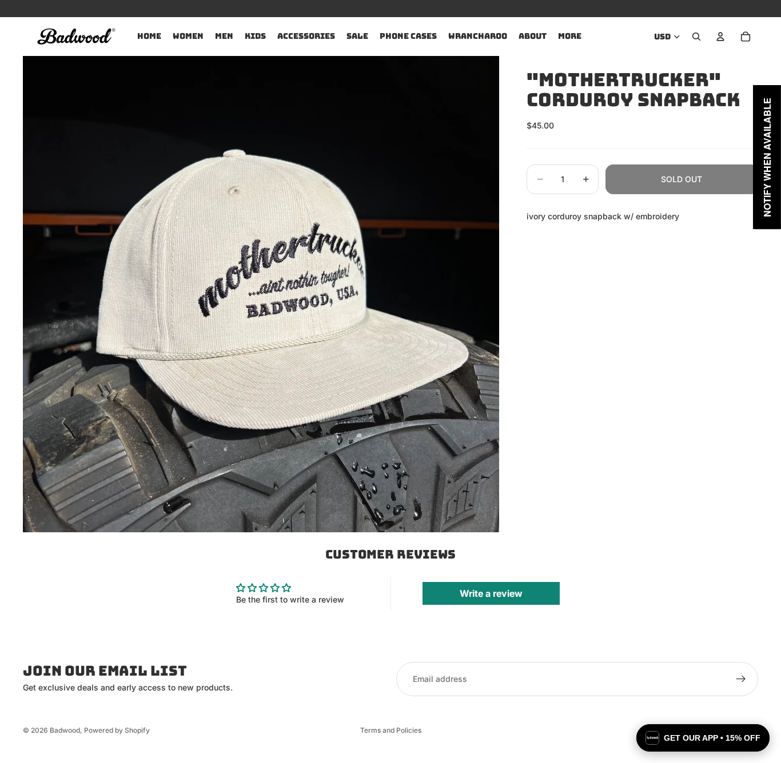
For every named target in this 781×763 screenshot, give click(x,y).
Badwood (65, 730)
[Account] (720, 36)
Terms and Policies (390, 730)
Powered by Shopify (117, 730)
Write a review (491, 593)
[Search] (696, 36)
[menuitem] (569, 36)
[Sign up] (741, 679)
